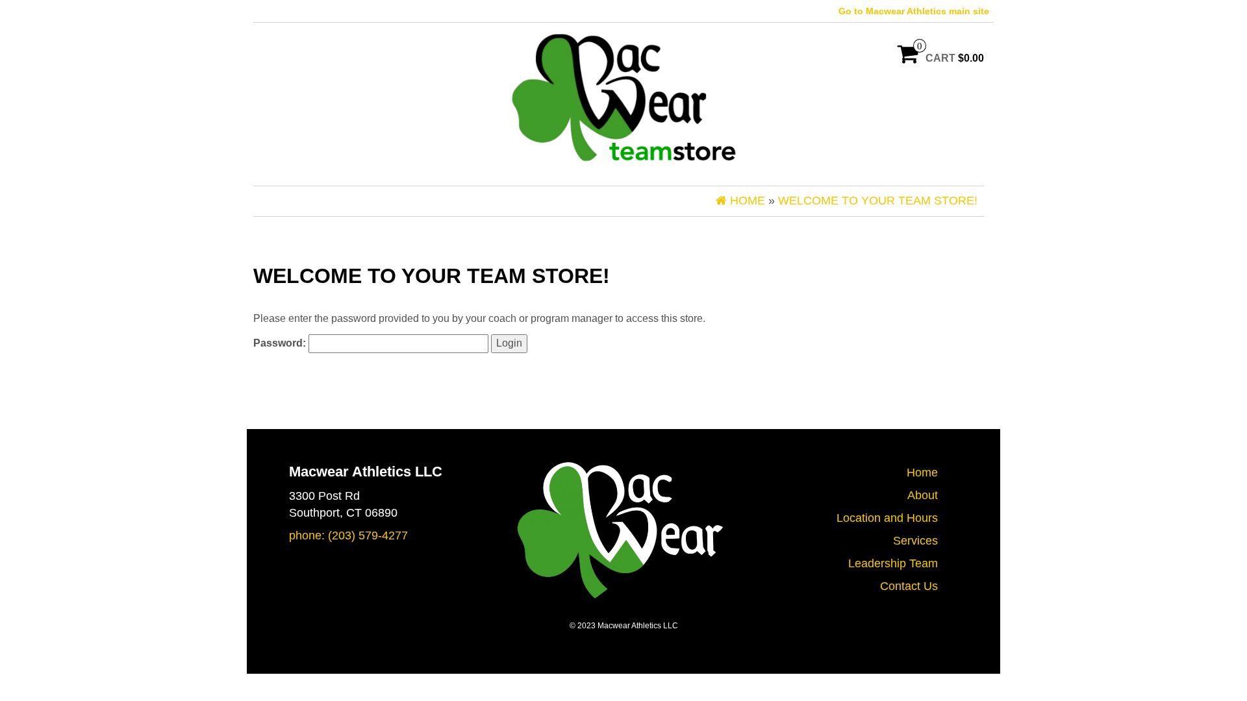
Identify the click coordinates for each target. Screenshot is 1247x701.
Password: (281, 343)
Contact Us (909, 586)
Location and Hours (887, 517)
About (922, 495)
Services (915, 540)
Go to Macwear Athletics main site (913, 11)
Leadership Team (893, 563)
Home (922, 472)
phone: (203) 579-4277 (348, 535)
